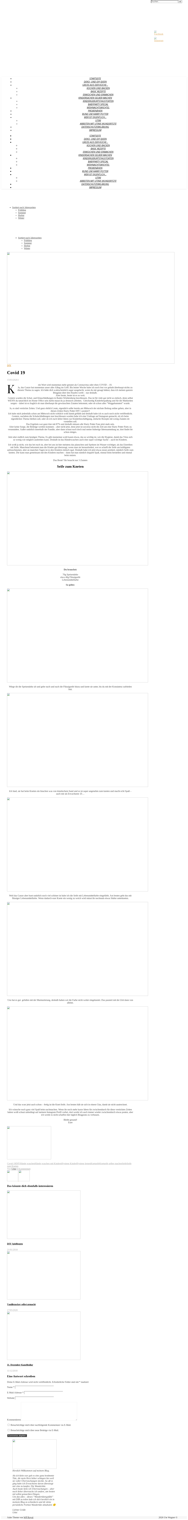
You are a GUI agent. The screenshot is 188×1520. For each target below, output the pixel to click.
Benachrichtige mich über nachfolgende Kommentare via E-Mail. (41, 1425)
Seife (124, 1163)
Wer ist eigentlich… (95, 117)
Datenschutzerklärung (95, 127)
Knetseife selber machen (110, 1163)
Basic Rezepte (98, 91)
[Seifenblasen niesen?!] (13, 1180)
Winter (21, 218)
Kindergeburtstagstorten (98, 101)
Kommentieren (14, 1419)
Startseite (95, 78)
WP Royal (28, 1517)
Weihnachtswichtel (98, 107)
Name (10, 1387)
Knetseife (95, 1163)
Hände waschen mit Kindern (48, 1163)
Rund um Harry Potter (95, 114)
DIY (9, 365)
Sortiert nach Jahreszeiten (24, 207)
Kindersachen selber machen (95, 97)
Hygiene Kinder (68, 1163)
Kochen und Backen (98, 88)
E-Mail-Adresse (15, 1392)
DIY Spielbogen (15, 1244)
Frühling (22, 210)
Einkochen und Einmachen (98, 94)
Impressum (95, 130)
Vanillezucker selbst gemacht (21, 1304)
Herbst (21, 215)
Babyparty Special (98, 104)
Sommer (22, 212)
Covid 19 (11, 1163)
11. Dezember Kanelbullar (20, 1365)
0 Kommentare (24, 1169)
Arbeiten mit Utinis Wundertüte (98, 123)
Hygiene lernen (83, 1163)
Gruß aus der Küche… (95, 85)
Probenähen (95, 110)
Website (10, 1398)
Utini (98, 120)
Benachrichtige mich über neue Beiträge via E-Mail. (35, 1430)
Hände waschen (27, 1163)
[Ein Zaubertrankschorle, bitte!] (24, 1180)
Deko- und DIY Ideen (95, 81)
